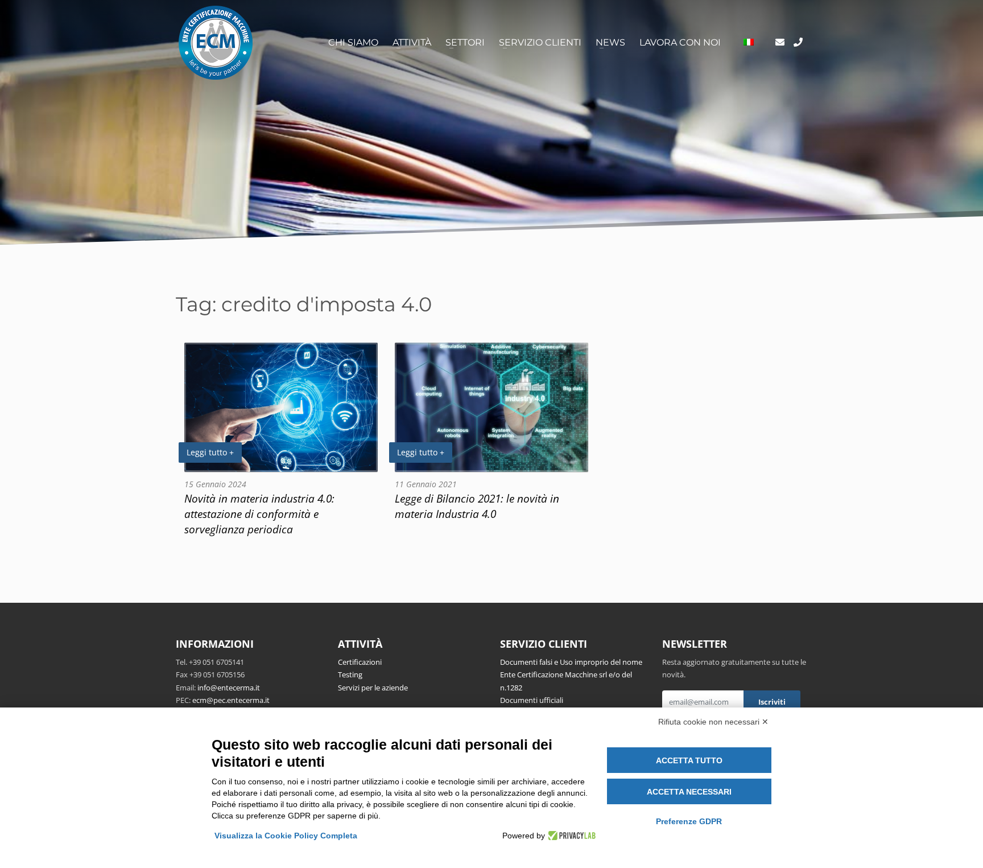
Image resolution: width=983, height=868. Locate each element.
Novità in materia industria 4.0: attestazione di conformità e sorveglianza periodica (259, 514)
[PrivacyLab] (570, 835)
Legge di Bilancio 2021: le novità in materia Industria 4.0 (477, 506)
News (610, 42)
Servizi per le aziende (373, 687)
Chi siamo (353, 42)
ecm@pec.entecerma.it (231, 700)
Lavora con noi (680, 42)
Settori (465, 42)
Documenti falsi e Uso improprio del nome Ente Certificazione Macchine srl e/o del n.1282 (571, 675)
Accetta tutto (689, 760)
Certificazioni (360, 662)
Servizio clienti (540, 42)
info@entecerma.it (228, 687)
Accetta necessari (689, 791)
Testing (350, 674)
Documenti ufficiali (531, 700)
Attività (412, 42)
